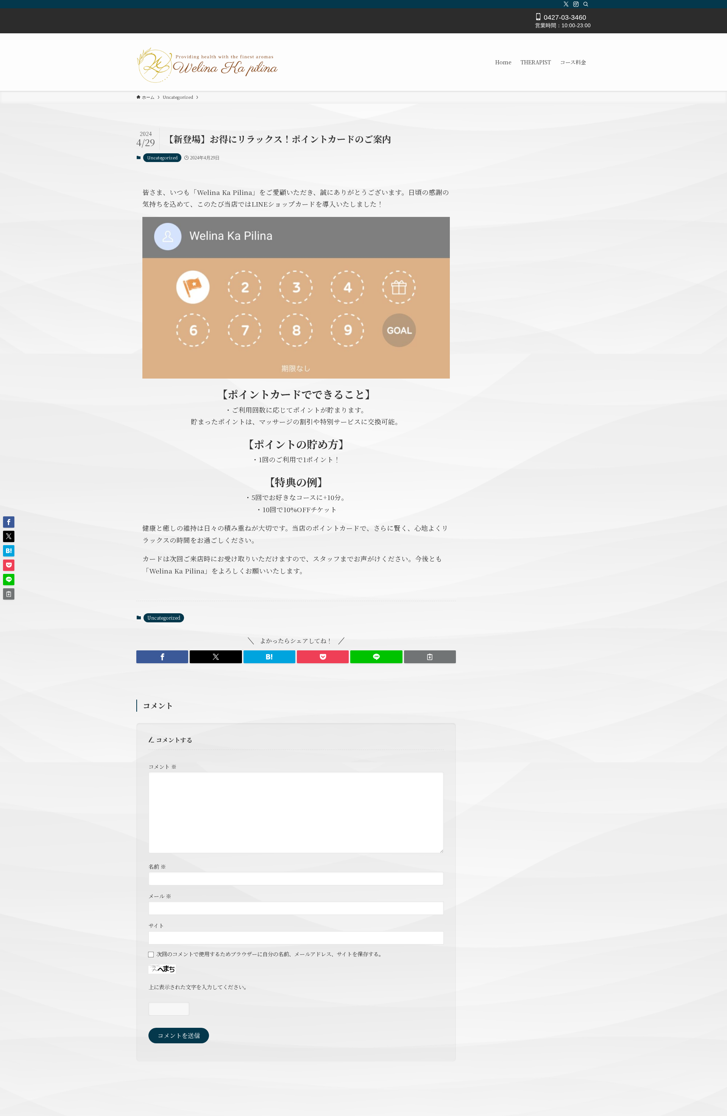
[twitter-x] (566, 4)
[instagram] (576, 4)
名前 (157, 866)
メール (159, 896)
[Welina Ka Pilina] (207, 62)
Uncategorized (162, 157)
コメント (162, 766)
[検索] (586, 4)
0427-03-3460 (564, 17)
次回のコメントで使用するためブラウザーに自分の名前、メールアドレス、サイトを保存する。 (270, 954)
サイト (156, 925)
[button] (162, 656)
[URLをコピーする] (430, 656)
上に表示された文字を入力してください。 (198, 987)
